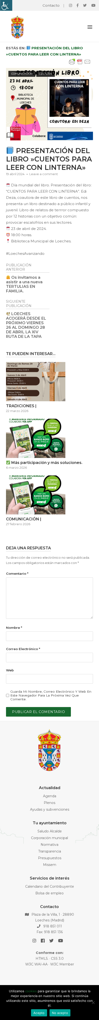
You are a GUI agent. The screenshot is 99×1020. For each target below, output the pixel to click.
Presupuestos (49, 858)
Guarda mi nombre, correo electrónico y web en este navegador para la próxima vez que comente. (50, 695)
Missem (49, 865)
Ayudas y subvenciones (49, 809)
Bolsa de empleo (49, 893)
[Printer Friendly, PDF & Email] (80, 64)
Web (10, 670)
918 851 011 (52, 926)
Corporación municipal (49, 838)
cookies (31, 991)
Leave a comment (43, 174)
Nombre (14, 628)
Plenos (49, 803)
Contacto (51, 5)
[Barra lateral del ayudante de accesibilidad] (6, 5)
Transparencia (49, 851)
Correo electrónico (23, 649)
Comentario (17, 573)
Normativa (49, 844)
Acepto (39, 1013)
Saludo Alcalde (49, 831)
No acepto (60, 1013)
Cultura (45, 73)
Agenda (49, 796)
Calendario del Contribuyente (49, 886)
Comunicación (21, 73)
